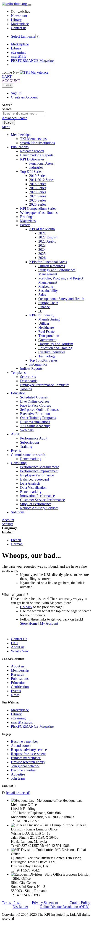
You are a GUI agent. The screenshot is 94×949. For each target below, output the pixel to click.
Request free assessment (28, 754)
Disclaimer (20, 907)
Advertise (18, 774)
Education (18, 683)
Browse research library (28, 762)
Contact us (18, 28)
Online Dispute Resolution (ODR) (64, 907)
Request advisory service (29, 750)
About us (17, 647)
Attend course (21, 745)
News (15, 695)
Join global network (25, 766)
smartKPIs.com (22, 722)
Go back (26, 607)
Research (17, 674)
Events (16, 691)
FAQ (14, 643)
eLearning (18, 52)
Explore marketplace (26, 758)
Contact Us (19, 639)
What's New (20, 651)
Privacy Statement (45, 903)
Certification (20, 687)
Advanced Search (14, 118)
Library (16, 20)
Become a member (24, 741)
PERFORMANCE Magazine (32, 60)
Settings (7, 524)
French (16, 540)
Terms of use (11, 903)
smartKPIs (18, 56)
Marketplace (20, 24)
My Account (49, 623)
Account (8, 520)
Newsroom (19, 16)
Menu (6, 127)
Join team (18, 778)
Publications (20, 678)
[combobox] (23, 113)
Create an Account (24, 97)
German (17, 544)
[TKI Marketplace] (34, 72)
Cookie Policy (80, 903)
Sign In (16, 93)
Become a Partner (24, 770)
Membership (20, 670)
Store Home (28, 623)
